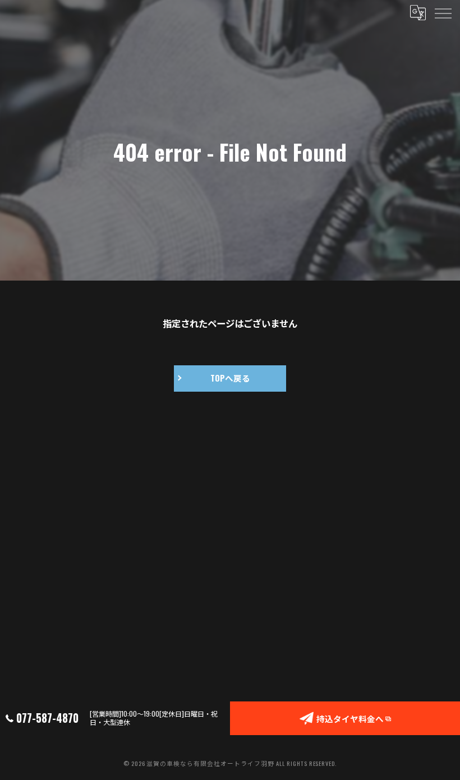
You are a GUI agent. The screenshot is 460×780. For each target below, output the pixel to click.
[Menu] (443, 12)
